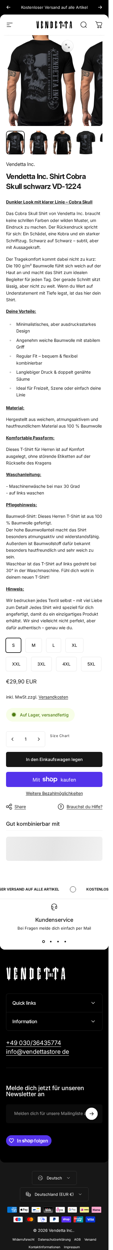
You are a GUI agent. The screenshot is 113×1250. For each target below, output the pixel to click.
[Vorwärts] (100, 7)
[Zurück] (8, 7)
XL (74, 645)
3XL (41, 663)
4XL (66, 663)
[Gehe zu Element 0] (15, 142)
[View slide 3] (57, 941)
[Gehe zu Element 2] (62, 142)
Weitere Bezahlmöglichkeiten (54, 793)
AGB (77, 1240)
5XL (91, 663)
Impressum (72, 1247)
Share (20, 806)
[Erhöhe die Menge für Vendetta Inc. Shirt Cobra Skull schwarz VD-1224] (38, 739)
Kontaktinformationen (44, 1247)
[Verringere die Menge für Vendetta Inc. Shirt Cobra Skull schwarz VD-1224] (12, 739)
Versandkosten (53, 696)
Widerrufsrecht (23, 1240)
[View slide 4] (65, 941)
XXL (16, 663)
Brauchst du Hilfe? (84, 806)
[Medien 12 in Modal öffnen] (67, 46)
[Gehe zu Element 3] (86, 142)
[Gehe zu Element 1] (39, 142)
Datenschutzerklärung (54, 1240)
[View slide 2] (50, 941)
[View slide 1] (43, 941)
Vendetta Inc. (20, 164)
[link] (33, 1043)
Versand (90, 1240)
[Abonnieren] (92, 1114)
